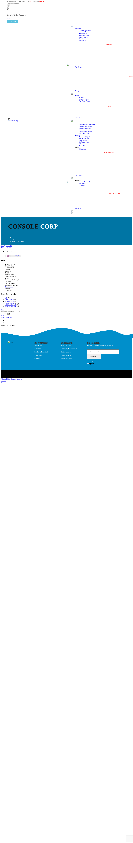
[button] (1, 382)
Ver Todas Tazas (84, 133)
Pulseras (77, 135)
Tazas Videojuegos (85, 128)
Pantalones (82, 40)
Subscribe (93, 356)
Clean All (9, 246)
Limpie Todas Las (6, 317)
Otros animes (9, 287)
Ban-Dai (81, 97)
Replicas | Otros (84, 99)
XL (12, 256)
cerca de (9, 19)
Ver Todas (82, 39)
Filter (2, 246)
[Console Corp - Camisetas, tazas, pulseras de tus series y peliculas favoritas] (13, 121)
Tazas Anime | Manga (85, 126)
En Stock (78, 96)
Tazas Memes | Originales (87, 124)
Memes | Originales (85, 30)
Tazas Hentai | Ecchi (85, 131)
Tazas (77, 123)
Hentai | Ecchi (83, 37)
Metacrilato (82, 149)
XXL (19, 256)
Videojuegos (83, 33)
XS (16, 256)
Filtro (2, 310)
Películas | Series (84, 35)
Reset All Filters (6, 247)
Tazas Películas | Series (86, 130)
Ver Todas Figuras (84, 101)
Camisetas (78, 28)
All (6, 298)
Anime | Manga (84, 32)
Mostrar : (3, 313)
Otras (80, 144)
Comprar (78, 91)
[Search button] (8, 5)
